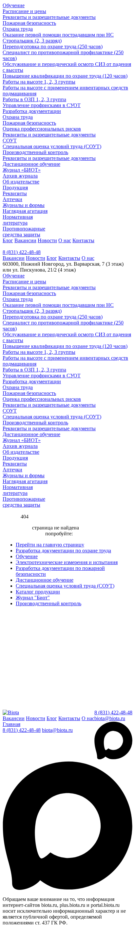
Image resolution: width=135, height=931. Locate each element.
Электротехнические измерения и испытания (67, 562)
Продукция (15, 187)
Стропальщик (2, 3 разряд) (32, 40)
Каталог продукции (38, 591)
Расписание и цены (24, 11)
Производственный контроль (35, 152)
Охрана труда (18, 29)
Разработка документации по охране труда (63, 550)
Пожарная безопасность (29, 23)
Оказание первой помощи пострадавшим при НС (58, 35)
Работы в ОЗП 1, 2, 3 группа (34, 99)
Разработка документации (32, 111)
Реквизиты (15, 193)
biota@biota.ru (109, 718)
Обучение (14, 5)
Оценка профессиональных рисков (42, 129)
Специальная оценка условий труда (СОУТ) (52, 146)
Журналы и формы (24, 205)
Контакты (83, 240)
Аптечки (12, 199)
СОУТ (10, 140)
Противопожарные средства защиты (24, 231)
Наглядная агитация (25, 211)
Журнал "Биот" (33, 597)
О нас (64, 240)
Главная (11, 724)
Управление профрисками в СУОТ (42, 105)
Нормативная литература (18, 220)
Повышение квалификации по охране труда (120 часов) (65, 76)
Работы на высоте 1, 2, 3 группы (39, 82)
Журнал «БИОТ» (22, 170)
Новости (47, 240)
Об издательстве (21, 181)
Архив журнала (20, 176)
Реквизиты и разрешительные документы (49, 17)
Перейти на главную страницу (50, 544)
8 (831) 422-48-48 (22, 252)
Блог (8, 240)
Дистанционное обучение (31, 164)
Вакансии (25, 240)
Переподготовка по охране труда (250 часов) (53, 46)
